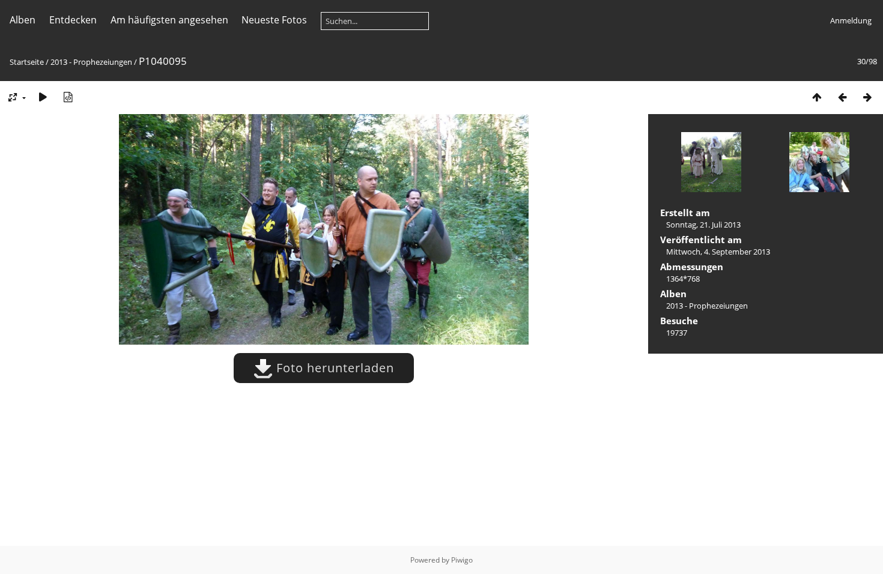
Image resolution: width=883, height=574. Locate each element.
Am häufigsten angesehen (169, 19)
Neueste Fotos (274, 19)
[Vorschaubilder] (817, 97)
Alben (22, 19)
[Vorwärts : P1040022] (867, 97)
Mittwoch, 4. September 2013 (718, 251)
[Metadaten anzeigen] (67, 97)
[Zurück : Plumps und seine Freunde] (842, 97)
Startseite (27, 61)
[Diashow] (42, 97)
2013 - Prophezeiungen (91, 61)
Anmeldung (851, 20)
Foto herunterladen (333, 368)
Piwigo (462, 560)
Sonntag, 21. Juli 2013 (703, 224)
